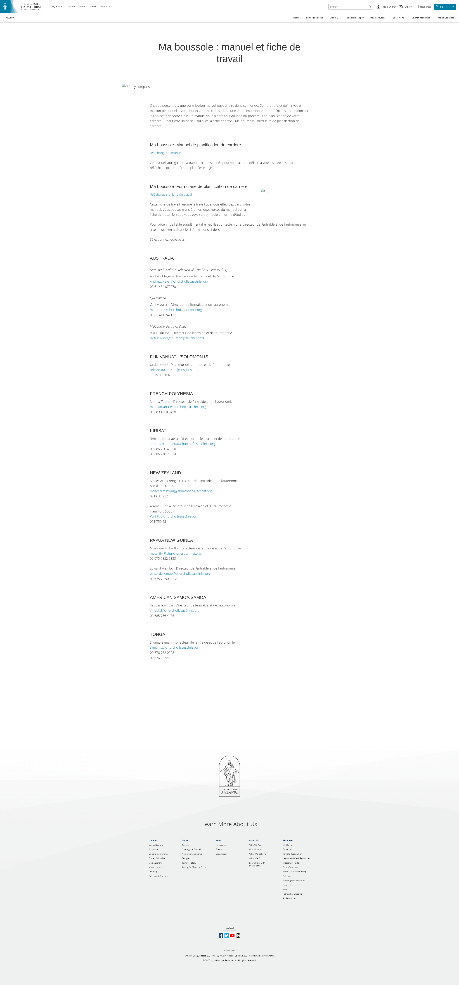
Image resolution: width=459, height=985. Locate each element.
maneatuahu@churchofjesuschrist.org (178, 407)
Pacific (10, 17)
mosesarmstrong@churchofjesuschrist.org (181, 491)
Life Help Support (355, 17)
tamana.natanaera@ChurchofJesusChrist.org (182, 443)
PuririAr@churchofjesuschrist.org (174, 516)
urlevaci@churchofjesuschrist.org (174, 370)
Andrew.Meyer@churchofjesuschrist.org (179, 281)
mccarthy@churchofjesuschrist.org (175, 553)
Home (296, 17)
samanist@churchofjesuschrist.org (175, 647)
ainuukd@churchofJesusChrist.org (174, 610)
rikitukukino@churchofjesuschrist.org (177, 338)
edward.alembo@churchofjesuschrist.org (180, 573)
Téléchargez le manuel (166, 153)
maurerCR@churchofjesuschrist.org (176, 310)
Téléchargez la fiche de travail (171, 194)
